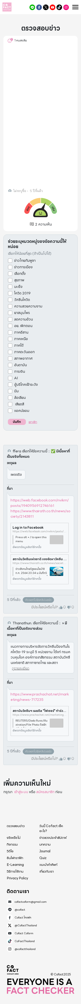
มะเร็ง (18, 286)
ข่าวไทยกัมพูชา (25, 260)
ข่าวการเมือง (23, 267)
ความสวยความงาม (28, 306)
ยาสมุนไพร (22, 313)
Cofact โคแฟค (39, 7)
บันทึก (17, 421)
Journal (44, 851)
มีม (16, 391)
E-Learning (15, 864)
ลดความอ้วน (23, 319)
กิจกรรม (12, 844)
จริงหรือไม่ (13, 837)
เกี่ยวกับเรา (46, 871)
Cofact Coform (52, 7)
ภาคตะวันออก (24, 352)
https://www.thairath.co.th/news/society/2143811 (40, 513)
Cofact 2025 (13, 970)
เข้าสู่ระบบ (21, 792)
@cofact (32, 7)
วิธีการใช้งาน (15, 871)
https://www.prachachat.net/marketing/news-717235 (40, 696)
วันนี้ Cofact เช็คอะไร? (51, 828)
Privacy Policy (17, 878)
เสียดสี (19, 404)
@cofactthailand (66, 7)
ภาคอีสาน (21, 332)
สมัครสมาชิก (45, 792)
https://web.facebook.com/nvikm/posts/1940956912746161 (40, 502)
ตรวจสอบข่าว (16, 826)
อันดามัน (20, 365)
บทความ (45, 844)
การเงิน (19, 371)
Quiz (43, 858)
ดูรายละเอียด (20, 668)
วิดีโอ (10, 851)
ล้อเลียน (20, 397)
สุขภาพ (19, 280)
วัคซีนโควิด (22, 299)
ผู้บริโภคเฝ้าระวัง (26, 384)
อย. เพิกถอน (23, 326)
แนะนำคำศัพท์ (48, 864)
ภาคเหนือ (21, 339)
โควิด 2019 (22, 293)
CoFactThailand (59, 7)
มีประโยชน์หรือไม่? (44, 607)
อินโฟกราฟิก (15, 858)
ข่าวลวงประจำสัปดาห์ (53, 837)
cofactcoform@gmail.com (31, 902)
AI (16, 378)
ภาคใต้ (18, 345)
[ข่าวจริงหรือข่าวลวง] (6, 6)
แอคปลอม (21, 410)
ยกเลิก (33, 422)
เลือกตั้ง (20, 273)
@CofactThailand (46, 7)
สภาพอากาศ (23, 358)
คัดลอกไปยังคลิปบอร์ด (38, 600)
